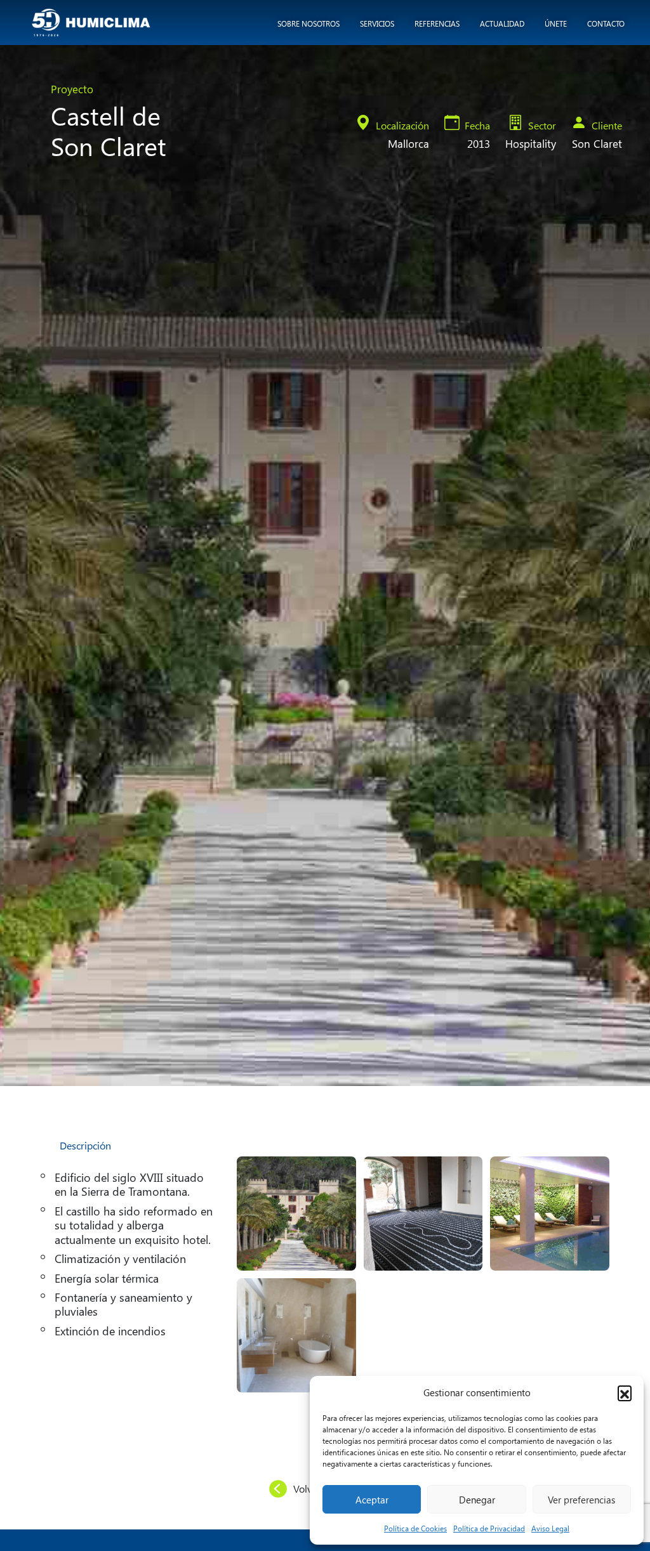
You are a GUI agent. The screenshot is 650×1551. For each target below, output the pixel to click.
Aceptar (371, 1499)
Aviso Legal (550, 1528)
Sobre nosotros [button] (308, 23)
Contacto (606, 23)
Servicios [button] (377, 23)
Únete (556, 23)
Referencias (437, 23)
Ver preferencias (581, 1499)
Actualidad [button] (502, 23)
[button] (624, 1392)
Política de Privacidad (489, 1528)
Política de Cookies (415, 1528)
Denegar (477, 1499)
